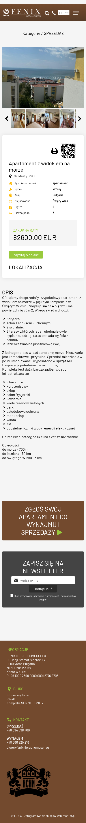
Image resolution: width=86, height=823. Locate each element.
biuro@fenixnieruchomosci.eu (28, 747)
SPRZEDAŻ (54, 33)
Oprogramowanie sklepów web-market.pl (49, 815)
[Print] (54, 150)
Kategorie (31, 33)
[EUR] (63, 10)
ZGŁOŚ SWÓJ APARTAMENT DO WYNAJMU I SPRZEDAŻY (43, 520)
